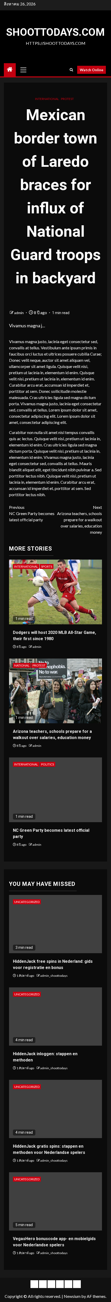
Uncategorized (26, 902)
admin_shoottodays (54, 976)
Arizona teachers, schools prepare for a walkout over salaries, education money (79, 519)
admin (19, 312)
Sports (46, 566)
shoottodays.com (55, 32)
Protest (67, 99)
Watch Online (91, 70)
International (47, 99)
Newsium (72, 1296)
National (21, 665)
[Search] (71, 70)
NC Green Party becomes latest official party (31, 513)
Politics (47, 764)
